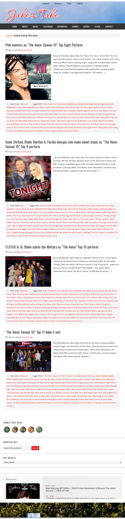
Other (97, 26)
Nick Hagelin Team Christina (35, 314)
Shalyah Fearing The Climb (73, 399)
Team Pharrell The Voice (93, 318)
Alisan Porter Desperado (54, 107)
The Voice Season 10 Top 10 (46, 321)
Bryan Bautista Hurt (43, 111)
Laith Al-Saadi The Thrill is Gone (100, 308)
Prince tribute (34, 399)
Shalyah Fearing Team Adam (67, 131)
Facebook (45, 3)
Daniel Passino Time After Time (46, 386)
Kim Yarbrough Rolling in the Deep (52, 308)
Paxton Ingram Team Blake (102, 121)
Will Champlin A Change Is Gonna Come (41, 236)
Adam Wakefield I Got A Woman (55, 291)
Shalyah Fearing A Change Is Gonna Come (28, 233)
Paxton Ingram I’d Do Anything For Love (76, 121)
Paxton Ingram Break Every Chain (79, 396)
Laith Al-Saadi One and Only (68, 118)
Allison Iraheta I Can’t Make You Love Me (94, 379)
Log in (95, 510)
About (25, 26)
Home (14, 26)
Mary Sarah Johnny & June (45, 393)
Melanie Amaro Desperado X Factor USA (44, 121)
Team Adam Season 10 (93, 399)
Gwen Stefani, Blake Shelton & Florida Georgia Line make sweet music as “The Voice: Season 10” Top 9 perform (61, 144)
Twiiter (69, 3)
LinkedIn (80, 3)
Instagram (58, 3)
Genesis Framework (71, 510)
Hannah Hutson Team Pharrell (67, 222)
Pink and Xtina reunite (37, 124)
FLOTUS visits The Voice (96, 301)
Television (47, 26)
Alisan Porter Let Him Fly (101, 291)
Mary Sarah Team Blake (18, 121)
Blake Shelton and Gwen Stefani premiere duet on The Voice (51, 212)
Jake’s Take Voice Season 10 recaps (93, 222)
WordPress (86, 510)
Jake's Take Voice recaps (58, 114)
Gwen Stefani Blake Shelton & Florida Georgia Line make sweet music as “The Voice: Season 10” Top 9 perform (66, 219)
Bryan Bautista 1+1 (29, 216)
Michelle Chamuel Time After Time (69, 393)
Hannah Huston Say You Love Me (42, 222)
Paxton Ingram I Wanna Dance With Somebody (55, 229)
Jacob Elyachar (26, 50)
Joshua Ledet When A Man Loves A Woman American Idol (33, 118)
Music (35, 26)
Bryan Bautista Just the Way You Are (36, 383)
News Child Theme (51, 510)
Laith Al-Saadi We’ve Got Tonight (46, 226)
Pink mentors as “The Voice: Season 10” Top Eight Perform (44, 45)
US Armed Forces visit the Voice (70, 321)
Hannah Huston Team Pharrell (105, 386)
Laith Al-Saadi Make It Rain (81, 389)
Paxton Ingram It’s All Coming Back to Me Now (65, 314)
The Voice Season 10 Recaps (80, 233)
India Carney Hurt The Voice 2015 (35, 114)
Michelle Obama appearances (96, 311)
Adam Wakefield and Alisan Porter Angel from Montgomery (85, 104)
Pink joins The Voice (54, 124)
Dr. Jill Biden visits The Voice (64, 298)
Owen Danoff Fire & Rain (34, 396)
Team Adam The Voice (57, 318)
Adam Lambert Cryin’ (81, 206)
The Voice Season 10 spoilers (102, 233)
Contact (109, 26)
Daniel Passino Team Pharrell (40, 298)
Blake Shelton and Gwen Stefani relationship (93, 212)
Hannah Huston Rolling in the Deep (37, 304)
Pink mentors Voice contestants (26, 128)
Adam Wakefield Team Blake (33, 107)
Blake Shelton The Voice (98, 107)
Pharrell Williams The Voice (17, 124)
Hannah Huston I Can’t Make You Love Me (76, 386)
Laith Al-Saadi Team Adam (90, 118)
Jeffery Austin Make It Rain (36, 389)
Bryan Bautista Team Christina (63, 111)
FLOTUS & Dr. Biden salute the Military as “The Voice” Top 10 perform (51, 247)
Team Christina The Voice (25, 403)
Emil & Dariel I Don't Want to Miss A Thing (92, 298)
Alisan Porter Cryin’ (60, 209)
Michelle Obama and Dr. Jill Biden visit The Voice (65, 311)
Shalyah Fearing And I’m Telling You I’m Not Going (35, 131)
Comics (75, 26)
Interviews (62, 26)
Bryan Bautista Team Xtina (47, 216)
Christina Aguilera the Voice (87, 111)
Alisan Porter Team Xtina (77, 209)
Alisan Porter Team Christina (76, 107)
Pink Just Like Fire (70, 124)
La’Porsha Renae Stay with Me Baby (20, 393)
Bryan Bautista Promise (34, 294)
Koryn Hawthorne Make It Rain (58, 389)
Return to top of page (64, 507)
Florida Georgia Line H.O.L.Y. (92, 216)
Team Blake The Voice (75, 318)
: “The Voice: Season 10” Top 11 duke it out (59, 376)
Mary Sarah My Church (68, 226)
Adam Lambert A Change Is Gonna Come (56, 206)
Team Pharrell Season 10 (45, 403)
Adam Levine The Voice (52, 104)
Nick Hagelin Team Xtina (27, 229)
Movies (87, 26)
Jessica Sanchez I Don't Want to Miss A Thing (88, 304)
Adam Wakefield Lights (105, 376)
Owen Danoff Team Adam (55, 396)
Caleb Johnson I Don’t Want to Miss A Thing (86, 294)
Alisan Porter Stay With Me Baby (42, 379)
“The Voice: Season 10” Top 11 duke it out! (33, 332)
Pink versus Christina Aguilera (51, 128)
